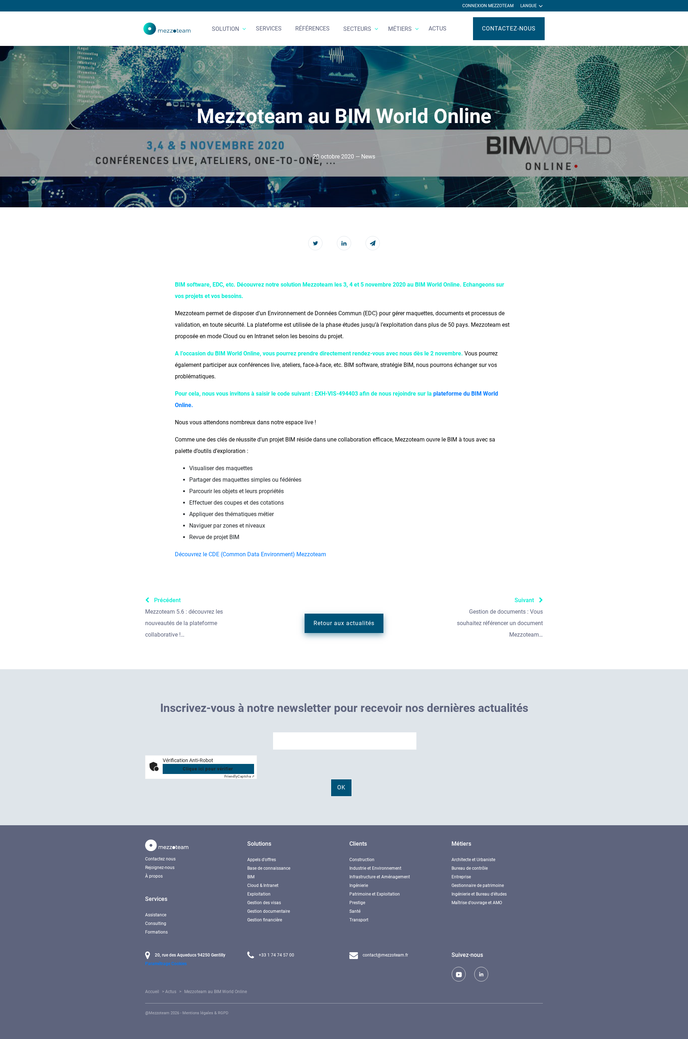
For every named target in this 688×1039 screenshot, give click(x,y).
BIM (250, 876)
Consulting (155, 923)
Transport (358, 919)
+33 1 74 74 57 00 (276, 955)
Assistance (155, 914)
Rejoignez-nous (160, 867)
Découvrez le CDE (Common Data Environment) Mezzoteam (250, 554)
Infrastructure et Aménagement (379, 876)
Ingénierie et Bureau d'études (479, 894)
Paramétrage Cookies (166, 963)
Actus (437, 28)
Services (269, 28)
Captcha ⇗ (239, 776)
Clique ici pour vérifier (208, 768)
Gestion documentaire (268, 911)
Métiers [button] (400, 28)
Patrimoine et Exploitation (374, 894)
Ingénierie (358, 885)
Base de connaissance (268, 868)
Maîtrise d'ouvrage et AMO (477, 902)
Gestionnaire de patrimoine (478, 885)
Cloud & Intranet (262, 885)
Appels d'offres (261, 859)
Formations (156, 932)
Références (312, 28)
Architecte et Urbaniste (473, 859)
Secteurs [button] (358, 28)
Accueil (152, 991)
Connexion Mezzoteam (487, 5)
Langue (529, 5)
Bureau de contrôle (470, 868)
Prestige (357, 902)
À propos (154, 876)
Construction (361, 859)
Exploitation (259, 894)
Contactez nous (160, 858)
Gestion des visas (264, 902)
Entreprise (461, 876)
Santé (354, 911)
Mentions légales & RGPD (205, 1013)
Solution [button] (226, 28)
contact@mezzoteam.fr (385, 955)
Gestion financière (264, 919)
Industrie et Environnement (375, 868)
